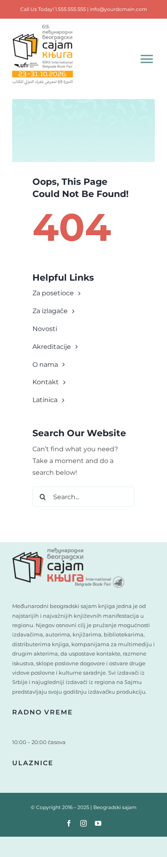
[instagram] (83, 823)
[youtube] (98, 823)
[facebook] (69, 823)
